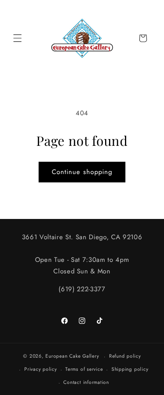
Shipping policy (129, 369)
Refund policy (125, 356)
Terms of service (84, 369)
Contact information (86, 382)
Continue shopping (82, 171)
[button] (17, 38)
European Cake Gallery (72, 356)
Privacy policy (40, 369)
